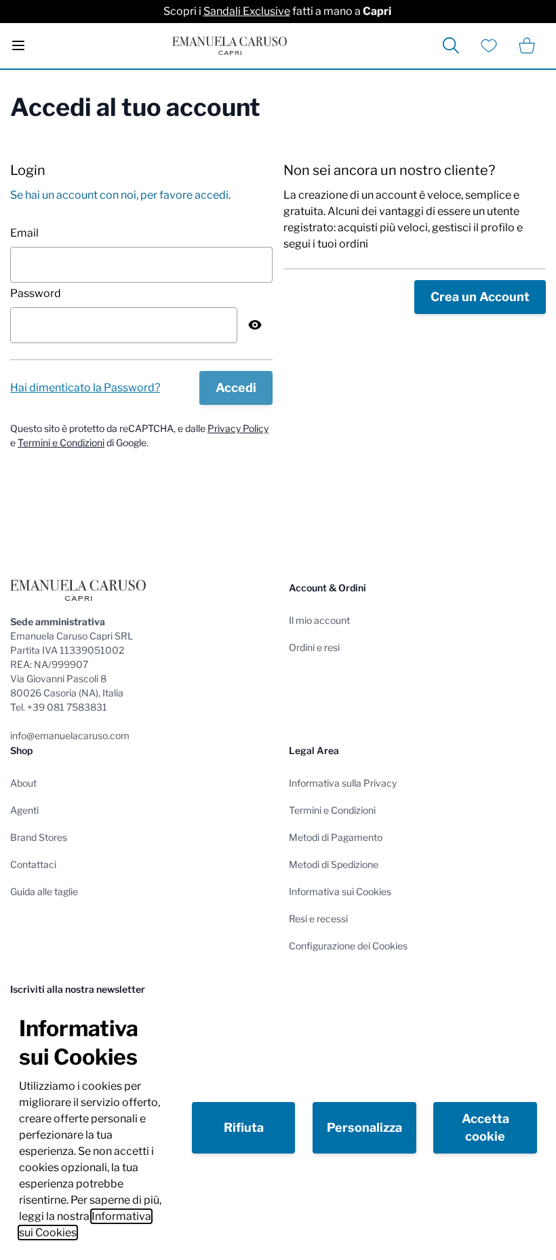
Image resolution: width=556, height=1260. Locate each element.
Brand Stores (38, 837)
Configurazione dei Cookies (348, 945)
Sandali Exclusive (246, 11)
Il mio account (319, 620)
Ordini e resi (314, 647)
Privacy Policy (238, 428)
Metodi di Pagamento (335, 837)
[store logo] (229, 46)
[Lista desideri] (489, 45)
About (23, 783)
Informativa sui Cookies (340, 891)
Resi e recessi (318, 918)
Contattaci (33, 864)
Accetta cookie (485, 1127)
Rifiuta (244, 1127)
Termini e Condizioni (61, 442)
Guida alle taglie (44, 891)
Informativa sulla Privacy (343, 783)
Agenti (24, 810)
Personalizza (364, 1127)
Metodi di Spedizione (333, 864)
